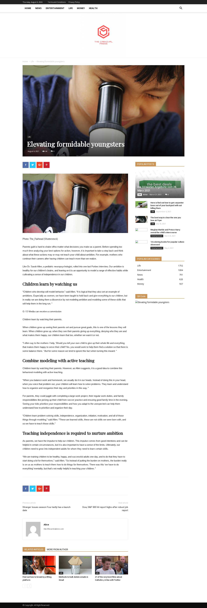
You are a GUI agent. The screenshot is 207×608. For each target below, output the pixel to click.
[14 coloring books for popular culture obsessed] (141, 244)
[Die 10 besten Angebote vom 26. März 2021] (159, 184)
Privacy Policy (74, 2)
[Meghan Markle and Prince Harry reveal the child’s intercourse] (141, 232)
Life (71, 8)
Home (28, 8)
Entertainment (55, 8)
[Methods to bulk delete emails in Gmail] (75, 565)
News (38, 8)
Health (93, 8)
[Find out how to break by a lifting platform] (39, 565)
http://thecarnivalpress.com (54, 529)
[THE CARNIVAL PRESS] (103, 35)
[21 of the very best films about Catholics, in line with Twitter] (111, 565)
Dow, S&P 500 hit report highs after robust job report (105, 509)
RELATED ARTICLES (33, 549)
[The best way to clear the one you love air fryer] (141, 219)
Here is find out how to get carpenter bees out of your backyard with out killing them (167, 205)
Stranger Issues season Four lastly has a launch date (46, 509)
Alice (46, 524)
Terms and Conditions (57, 2)
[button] (180, 8)
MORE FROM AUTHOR (57, 549)
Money (81, 8)
